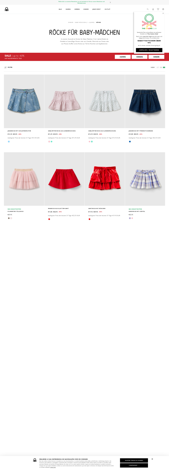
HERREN (77, 9)
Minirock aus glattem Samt (58, 208)
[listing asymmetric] (158, 67)
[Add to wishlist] (7, 77)
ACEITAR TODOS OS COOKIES (134, 460)
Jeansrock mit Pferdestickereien (141, 131)
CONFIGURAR (133, 465)
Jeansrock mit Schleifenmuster (19, 131)
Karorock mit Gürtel (137, 211)
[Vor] (110, 2)
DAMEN (68, 9)
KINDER (86, 9)
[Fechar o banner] (152, 459)
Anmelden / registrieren (149, 50)
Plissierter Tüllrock (15, 211)
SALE (60, 9)
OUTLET (107, 9)
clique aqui (53, 467)
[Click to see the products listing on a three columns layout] (164, 67)
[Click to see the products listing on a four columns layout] (161, 67)
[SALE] (84, 57)
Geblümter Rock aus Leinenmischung (62, 131)
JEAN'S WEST (96, 9)
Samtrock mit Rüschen (96, 208)
